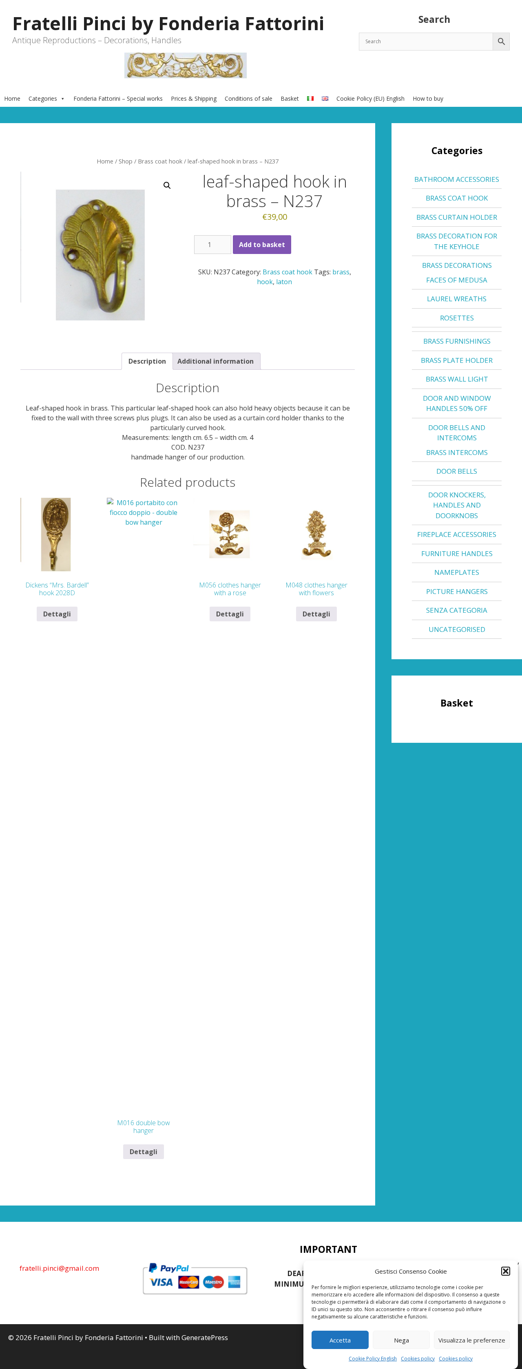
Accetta (340, 1340)
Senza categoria (456, 610)
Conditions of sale (248, 98)
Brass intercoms (457, 452)
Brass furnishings (457, 341)
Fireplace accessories (456, 534)
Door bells (456, 471)
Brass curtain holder (456, 217)
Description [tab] (147, 361)
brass (340, 271)
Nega (401, 1340)
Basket (290, 98)
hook (265, 281)
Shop (126, 161)
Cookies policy (418, 1358)
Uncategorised (457, 629)
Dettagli (57, 613)
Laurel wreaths (457, 298)
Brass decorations (457, 265)
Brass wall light (457, 379)
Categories (43, 98)
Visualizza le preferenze (471, 1340)
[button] (506, 1271)
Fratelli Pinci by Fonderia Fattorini (168, 23)
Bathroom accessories (456, 179)
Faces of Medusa (456, 280)
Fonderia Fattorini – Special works (118, 98)
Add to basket (262, 244)
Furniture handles (457, 553)
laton (284, 281)
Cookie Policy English (373, 1358)
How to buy (428, 98)
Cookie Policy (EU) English (370, 98)
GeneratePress (204, 1337)
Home (12, 98)
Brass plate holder (457, 360)
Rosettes (457, 317)
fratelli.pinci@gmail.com (59, 1268)
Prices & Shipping (194, 98)
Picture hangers (457, 591)
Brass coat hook (160, 161)
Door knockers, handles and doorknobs (457, 505)
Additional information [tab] (215, 361)
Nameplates (456, 572)
